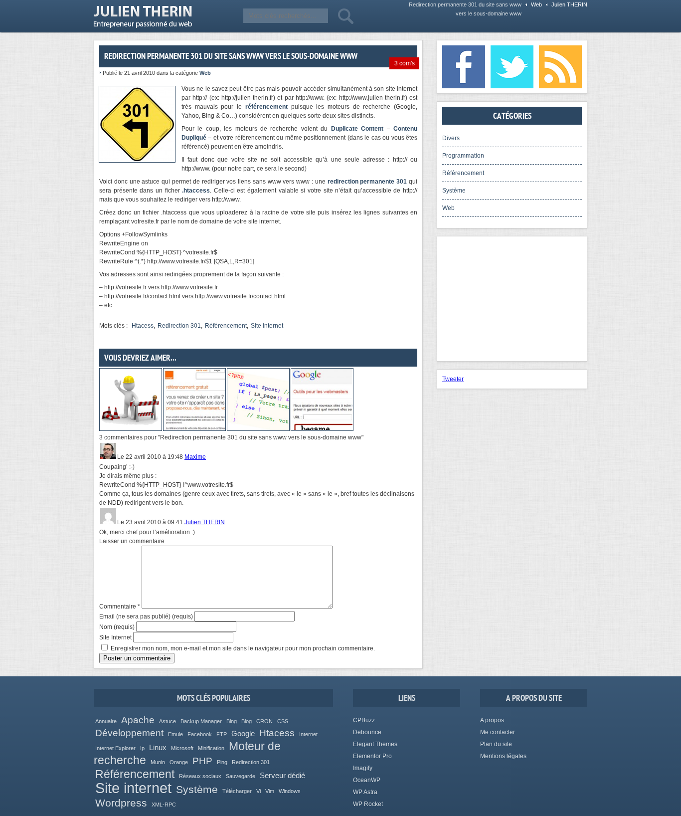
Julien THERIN (143, 17)
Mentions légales (503, 756)
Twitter (512, 66)
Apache (138, 720)
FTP (221, 734)
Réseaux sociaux (200, 776)
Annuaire (106, 721)
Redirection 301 (179, 325)
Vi (258, 791)
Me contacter (497, 732)
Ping (222, 762)
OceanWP (366, 780)
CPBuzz (364, 720)
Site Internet (115, 637)
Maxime (195, 456)
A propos (492, 720)
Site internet (267, 325)
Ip (142, 748)
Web (536, 4)
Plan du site (496, 744)
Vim (269, 791)
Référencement (226, 325)
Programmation (463, 155)
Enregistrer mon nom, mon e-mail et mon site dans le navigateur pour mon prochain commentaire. (243, 648)
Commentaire (119, 606)
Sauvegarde (240, 776)
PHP (202, 761)
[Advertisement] (512, 298)
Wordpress (121, 803)
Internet (308, 734)
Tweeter (453, 379)
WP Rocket (368, 804)
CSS (282, 721)
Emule (175, 734)
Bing (231, 721)
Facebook (463, 66)
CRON (264, 721)
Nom (117, 626)
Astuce (167, 721)
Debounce (367, 732)
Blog (246, 721)
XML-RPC (164, 805)
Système (454, 190)
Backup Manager (201, 721)
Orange (179, 762)
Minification (211, 748)
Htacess (143, 325)
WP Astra (365, 792)
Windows (290, 791)
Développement (129, 733)
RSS (560, 66)
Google (243, 733)
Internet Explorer (115, 748)
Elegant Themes (375, 744)
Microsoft (182, 748)
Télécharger (237, 791)
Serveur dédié (282, 775)
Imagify (362, 768)
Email (146, 616)
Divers (451, 138)
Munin (158, 762)
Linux (158, 747)
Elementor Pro (372, 756)
